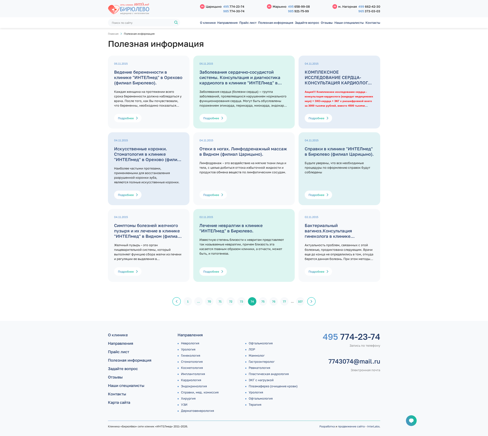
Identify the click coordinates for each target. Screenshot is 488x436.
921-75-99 (298, 11)
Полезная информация (275, 23)
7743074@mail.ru (354, 361)
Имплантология (193, 374)
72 (230, 301)
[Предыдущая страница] (176, 301)
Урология (188, 349)
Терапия (255, 404)
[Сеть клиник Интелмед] (152, 9)
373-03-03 (369, 11)
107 (300, 301)
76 (273, 301)
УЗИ (184, 404)
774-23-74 (233, 6)
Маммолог (257, 355)
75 (263, 301)
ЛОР (252, 349)
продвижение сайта (351, 426)
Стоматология (192, 362)
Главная (113, 33)
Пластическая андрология (269, 374)
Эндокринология (194, 386)
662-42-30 (369, 6)
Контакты (372, 23)
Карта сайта (119, 402)
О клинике (208, 23)
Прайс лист (248, 23)
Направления (227, 23)
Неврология (190, 343)
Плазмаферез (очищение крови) (273, 386)
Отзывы (327, 23)
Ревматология (259, 368)
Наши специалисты (349, 23)
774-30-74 (233, 11)
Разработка (327, 426)
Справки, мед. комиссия (200, 392)
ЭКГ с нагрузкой (261, 380)
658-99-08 (299, 6)
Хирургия (188, 398)
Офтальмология (261, 343)
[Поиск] (176, 22)
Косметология (192, 368)
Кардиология (191, 380)
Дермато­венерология (197, 411)
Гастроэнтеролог (262, 362)
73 (241, 301)
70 (209, 301)
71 (220, 301)
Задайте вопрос (307, 23)
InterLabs (373, 426)
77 (284, 301)
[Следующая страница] (311, 301)
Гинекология (190, 355)
